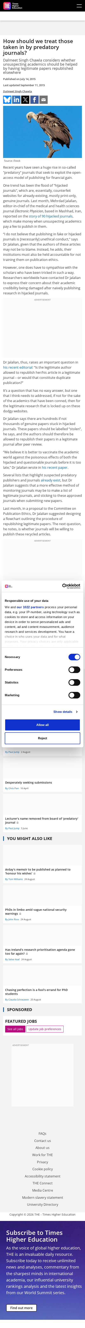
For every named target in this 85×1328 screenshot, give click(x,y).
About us (42, 1147)
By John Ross (12, 919)
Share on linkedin (16, 100)
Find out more (21, 1308)
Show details (62, 711)
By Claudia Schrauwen (17, 999)
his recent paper (54, 467)
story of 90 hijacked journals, (51, 216)
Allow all (42, 725)
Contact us (42, 1140)
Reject (42, 738)
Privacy (42, 1162)
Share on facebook (34, 100)
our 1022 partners (30, 607)
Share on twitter (25, 100)
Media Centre (42, 1190)
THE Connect (43, 1183)
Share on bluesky (7, 100)
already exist (50, 480)
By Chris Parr (12, 788)
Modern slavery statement (42, 1197)
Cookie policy (42, 1169)
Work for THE (42, 1155)
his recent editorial (17, 367)
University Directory (42, 1204)
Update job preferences (44, 1029)
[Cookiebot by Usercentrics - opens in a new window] (62, 586)
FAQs (42, 1133)
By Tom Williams (14, 879)
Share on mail (43, 100)
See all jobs (15, 1029)
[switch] (74, 669)
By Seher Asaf (12, 959)
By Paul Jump (12, 751)
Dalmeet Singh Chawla (17, 91)
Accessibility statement (42, 1176)
